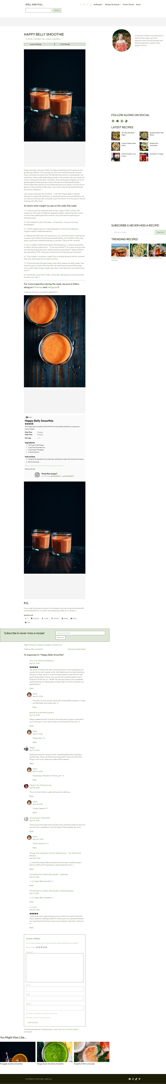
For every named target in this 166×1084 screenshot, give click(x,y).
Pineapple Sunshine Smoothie (11, 1064)
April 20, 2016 (38, 839)
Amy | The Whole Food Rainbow (41, 661)
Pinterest (37, 287)
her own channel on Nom (64, 236)
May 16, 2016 (34, 877)
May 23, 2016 (34, 910)
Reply (31, 688)
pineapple (47, 645)
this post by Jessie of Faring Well (40, 265)
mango (39, 645)
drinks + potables (34, 39)
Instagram (52, 287)
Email (28, 994)
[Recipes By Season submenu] (120, 4)
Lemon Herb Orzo (136, 258)
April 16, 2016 (34, 663)
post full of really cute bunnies (48, 275)
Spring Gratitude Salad (76, 649)
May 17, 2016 (34, 893)
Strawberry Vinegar (157, 154)
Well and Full (34, 4)
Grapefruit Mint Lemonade (84, 1064)
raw (43, 39)
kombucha (32, 645)
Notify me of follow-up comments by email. (42, 1013)
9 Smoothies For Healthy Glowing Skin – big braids (48, 874)
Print (30, 417)
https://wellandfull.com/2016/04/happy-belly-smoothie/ (44, 466)
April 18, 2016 (34, 788)
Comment (30, 952)
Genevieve (55, 252)
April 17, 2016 (38, 734)
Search (57, 10)
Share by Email (30, 469)
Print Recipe (65, 44)
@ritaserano (58, 222)
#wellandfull (68, 476)
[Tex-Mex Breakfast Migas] (115, 136)
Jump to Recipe (35, 44)
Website (29, 1004)
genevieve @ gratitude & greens (41, 712)
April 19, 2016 (34, 820)
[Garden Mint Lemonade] (144, 146)
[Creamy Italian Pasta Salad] (115, 146)
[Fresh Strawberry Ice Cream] (115, 157)
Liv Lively (33, 907)
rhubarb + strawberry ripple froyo (43, 256)
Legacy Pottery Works (67, 210)
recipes (48, 39)
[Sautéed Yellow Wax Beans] (144, 136)
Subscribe (60, 637)
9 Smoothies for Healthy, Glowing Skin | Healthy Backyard (51, 891)
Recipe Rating (30, 947)
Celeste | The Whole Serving (40, 785)
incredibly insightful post (38, 245)
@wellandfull (55, 476)
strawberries (57, 645)
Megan (32, 748)
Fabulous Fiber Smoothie (33, 649)
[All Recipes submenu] (102, 4)
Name (28, 985)
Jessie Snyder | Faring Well (39, 818)
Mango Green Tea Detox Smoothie (50, 1064)
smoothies (56, 39)
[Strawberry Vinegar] (144, 157)
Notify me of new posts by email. (39, 1018)
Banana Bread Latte (155, 258)
